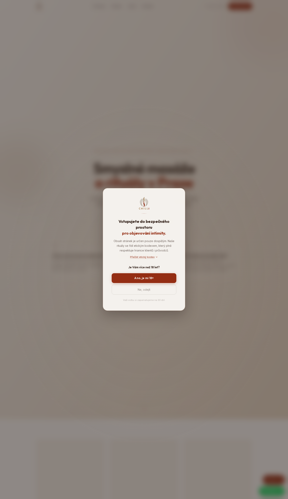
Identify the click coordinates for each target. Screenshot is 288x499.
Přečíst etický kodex (142, 257)
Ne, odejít (144, 289)
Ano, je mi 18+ (144, 278)
